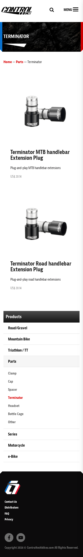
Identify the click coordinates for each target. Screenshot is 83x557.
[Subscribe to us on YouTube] (20, 537)
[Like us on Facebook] (9, 537)
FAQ (7, 513)
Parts (19, 62)
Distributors (11, 507)
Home (7, 62)
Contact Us (11, 502)
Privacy (9, 519)
